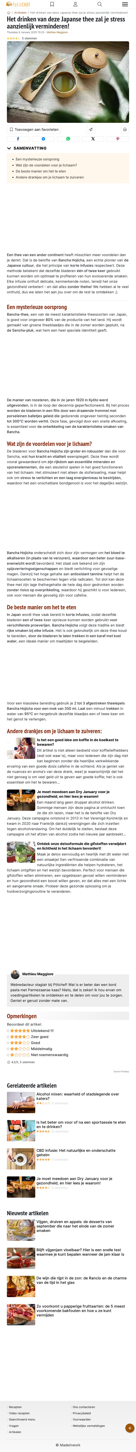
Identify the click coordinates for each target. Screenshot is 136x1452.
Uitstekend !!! (42, 1031)
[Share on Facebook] (18, 139)
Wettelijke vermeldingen (89, 1426)
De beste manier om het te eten (41, 171)
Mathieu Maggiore (57, 32)
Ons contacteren (84, 1407)
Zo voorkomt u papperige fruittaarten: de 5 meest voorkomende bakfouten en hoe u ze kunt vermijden (80, 1310)
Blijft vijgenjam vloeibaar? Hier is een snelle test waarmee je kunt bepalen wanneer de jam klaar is (80, 1252)
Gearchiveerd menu (22, 1419)
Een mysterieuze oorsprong (37, 159)
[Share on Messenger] (43, 139)
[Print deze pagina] (125, 129)
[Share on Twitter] (93, 139)
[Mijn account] (75, 4)
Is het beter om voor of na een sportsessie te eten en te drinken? (81, 1124)
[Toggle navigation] (125, 4)
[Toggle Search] (100, 4)
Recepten (15, 1407)
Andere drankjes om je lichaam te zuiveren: (50, 177)
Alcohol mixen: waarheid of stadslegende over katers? (77, 1096)
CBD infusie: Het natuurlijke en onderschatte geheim (75, 1152)
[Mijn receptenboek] (52, 4)
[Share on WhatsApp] (68, 139)
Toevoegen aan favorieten (36, 129)
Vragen (14, 1426)
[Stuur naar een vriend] (90, 129)
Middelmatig (41, 1049)
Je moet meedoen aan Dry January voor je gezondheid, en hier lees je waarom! (73, 794)
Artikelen (15, 1432)
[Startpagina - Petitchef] (8, 12)
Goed (35, 1043)
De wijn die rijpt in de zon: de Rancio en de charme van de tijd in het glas (81, 1280)
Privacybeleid (82, 1413)
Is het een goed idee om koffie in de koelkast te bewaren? (77, 742)
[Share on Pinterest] (118, 139)
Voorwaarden (82, 1419)
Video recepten (19, 1413)
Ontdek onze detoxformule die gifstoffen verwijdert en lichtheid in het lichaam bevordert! (81, 846)
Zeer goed (39, 1037)
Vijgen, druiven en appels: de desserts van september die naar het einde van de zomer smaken (75, 1226)
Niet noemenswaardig (49, 1055)
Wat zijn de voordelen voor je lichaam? (46, 165)
